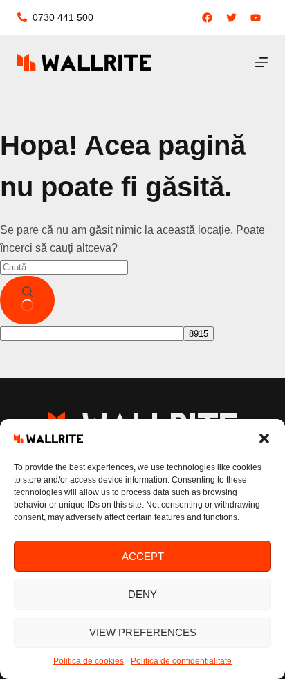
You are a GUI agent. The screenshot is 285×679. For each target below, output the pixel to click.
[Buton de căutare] (27, 300)
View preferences (142, 632)
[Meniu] (261, 62)
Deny (142, 594)
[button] (264, 438)
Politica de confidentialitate (181, 661)
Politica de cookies (88, 661)
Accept (143, 556)
